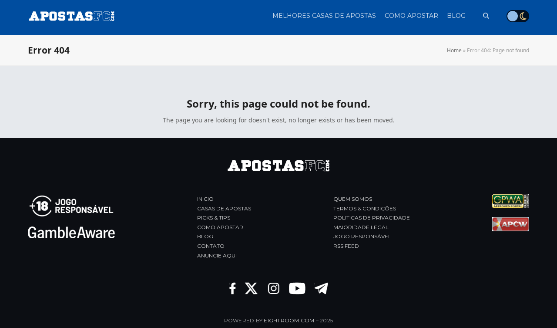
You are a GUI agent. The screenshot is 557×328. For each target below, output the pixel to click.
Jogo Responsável (362, 236)
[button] (481, 16)
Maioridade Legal (361, 227)
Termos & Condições (364, 208)
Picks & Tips (213, 217)
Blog (205, 236)
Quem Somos (352, 199)
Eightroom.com (289, 320)
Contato (211, 246)
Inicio (205, 199)
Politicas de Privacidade (371, 217)
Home (454, 50)
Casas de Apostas (224, 208)
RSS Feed (346, 246)
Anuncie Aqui (217, 255)
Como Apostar (220, 227)
